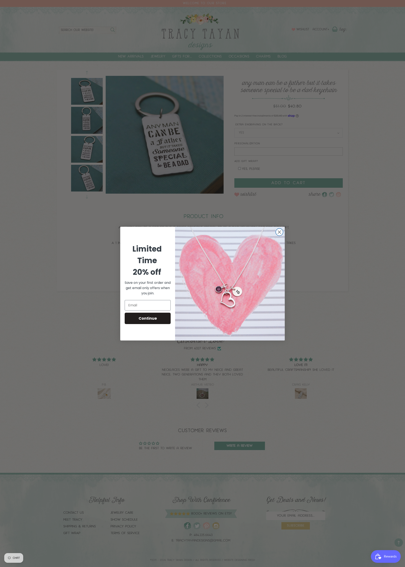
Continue (148, 318)
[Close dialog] (279, 232)
